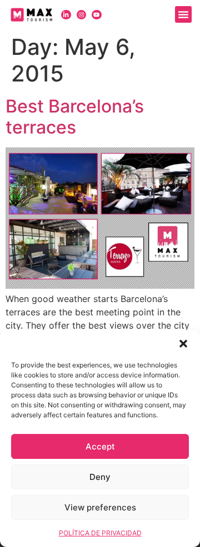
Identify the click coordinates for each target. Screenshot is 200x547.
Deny (100, 477)
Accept (100, 446)
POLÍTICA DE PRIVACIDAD (100, 533)
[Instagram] (82, 15)
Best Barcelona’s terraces (75, 116)
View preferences (100, 507)
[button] (183, 343)
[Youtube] (97, 15)
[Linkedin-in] (66, 15)
